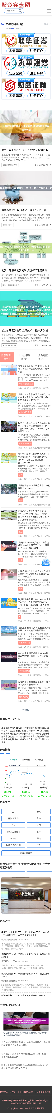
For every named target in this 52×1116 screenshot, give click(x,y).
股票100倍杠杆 (13, 831)
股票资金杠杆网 (13, 844)
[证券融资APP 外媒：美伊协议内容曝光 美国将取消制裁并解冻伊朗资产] (26, 1020)
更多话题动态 (26, 853)
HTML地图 (36, 1103)
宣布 (39, 818)
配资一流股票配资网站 (10, 285)
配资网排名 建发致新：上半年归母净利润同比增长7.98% (34, 683)
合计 (20, 474)
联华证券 (32, 1108)
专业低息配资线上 (26, 383)
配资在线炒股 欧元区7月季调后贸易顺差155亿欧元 (23, 995)
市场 (20, 560)
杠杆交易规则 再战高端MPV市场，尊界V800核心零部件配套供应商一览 (34, 656)
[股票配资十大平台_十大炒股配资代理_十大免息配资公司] (16, 4)
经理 (20, 500)
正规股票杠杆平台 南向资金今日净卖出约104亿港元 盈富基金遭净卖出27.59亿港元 (34, 573)
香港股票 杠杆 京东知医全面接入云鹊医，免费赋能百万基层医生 (34, 629)
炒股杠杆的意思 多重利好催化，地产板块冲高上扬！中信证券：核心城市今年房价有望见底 (34, 397)
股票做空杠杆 (7, 225)
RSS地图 (27, 1103)
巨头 (39, 844)
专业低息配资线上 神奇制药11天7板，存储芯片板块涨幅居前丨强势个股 (33, 368)
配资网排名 (23, 696)
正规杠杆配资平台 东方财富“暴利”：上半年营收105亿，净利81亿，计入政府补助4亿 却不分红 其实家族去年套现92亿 (34, 515)
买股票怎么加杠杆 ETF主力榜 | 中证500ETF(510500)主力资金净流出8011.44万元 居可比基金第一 (25, 933)
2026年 (13, 838)
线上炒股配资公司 (9, 345)
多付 (13, 825)
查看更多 (26, 709)
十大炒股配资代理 (25, 1092)
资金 (20, 588)
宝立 (20, 531)
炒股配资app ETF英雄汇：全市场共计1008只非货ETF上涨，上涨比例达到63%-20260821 (33, 545)
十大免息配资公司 (42, 1092)
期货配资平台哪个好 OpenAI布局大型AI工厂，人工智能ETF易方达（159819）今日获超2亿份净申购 (34, 602)
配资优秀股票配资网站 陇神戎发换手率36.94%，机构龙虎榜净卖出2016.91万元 (24, 1067)
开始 (39, 838)
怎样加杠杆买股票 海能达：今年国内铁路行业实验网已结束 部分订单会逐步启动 (25, 1043)
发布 (39, 811)
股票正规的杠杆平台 (9, 165)
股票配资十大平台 (8, 1092)
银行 (39, 831)
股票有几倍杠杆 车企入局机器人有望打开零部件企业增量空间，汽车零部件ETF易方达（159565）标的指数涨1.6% (34, 427)
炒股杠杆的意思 (25, 412)
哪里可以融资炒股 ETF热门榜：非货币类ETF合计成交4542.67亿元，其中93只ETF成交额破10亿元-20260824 (34, 458)
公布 (39, 825)
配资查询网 (13, 818)
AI (19, 617)
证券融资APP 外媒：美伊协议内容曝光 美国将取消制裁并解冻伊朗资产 (25, 1033)
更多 (46, 24)
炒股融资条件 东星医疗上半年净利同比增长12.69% (34, 487)
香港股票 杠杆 (24, 642)
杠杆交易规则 (24, 671)
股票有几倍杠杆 (25, 443)
